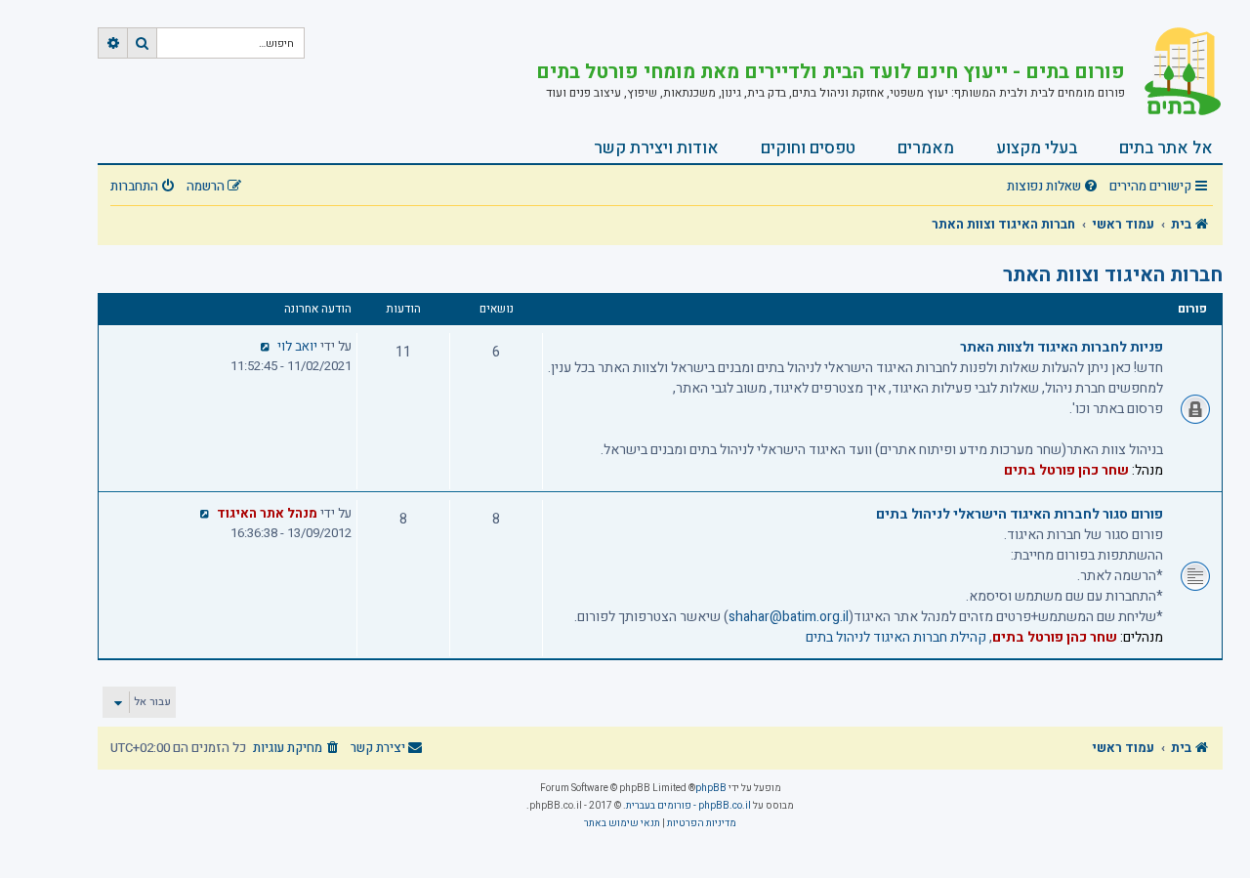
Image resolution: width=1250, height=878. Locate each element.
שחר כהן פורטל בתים (1066, 470)
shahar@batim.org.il (789, 616)
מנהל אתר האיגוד (267, 513)
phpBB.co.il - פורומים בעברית (688, 806)
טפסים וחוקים (808, 148)
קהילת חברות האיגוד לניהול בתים (896, 637)
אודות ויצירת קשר (656, 148)
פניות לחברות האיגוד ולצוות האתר (1061, 347)
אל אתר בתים (1166, 148)
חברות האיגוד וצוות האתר (1113, 275)
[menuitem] (1055, 187)
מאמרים (925, 148)
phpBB (711, 788)
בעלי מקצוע (1036, 148)
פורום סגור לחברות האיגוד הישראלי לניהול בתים (1019, 514)
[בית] (1174, 73)
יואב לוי (297, 346)
